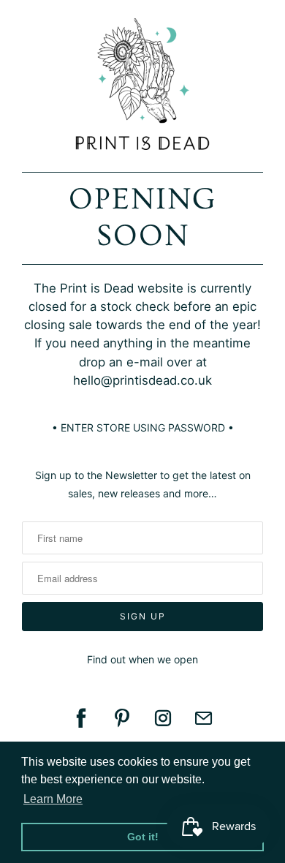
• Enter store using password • (143, 427)
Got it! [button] (143, 837)
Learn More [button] (53, 799)
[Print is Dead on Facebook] (81, 718)
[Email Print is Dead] (204, 718)
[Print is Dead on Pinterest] (122, 718)
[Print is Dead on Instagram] (163, 718)
